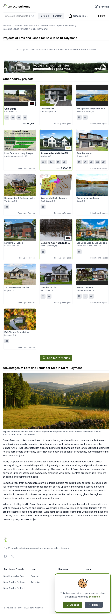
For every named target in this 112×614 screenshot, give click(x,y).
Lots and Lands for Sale (25, 25)
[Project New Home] (16, 7)
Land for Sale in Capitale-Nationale (57, 25)
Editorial (7, 25)
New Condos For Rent (14, 588)
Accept (74, 604)
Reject (95, 604)
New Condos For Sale (14, 582)
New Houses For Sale (14, 576)
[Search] (32, 15)
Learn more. (95, 596)
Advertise (35, 582)
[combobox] (19, 16)
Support (35, 576)
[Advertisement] (56, 67)
